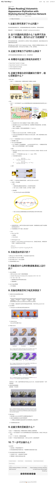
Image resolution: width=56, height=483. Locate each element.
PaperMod (34, 481)
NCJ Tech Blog (6, 1)
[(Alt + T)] (11, 1)
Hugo (31, 481)
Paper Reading (11, 463)
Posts (13, 6)
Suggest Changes (28, 15)
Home (9, 6)
